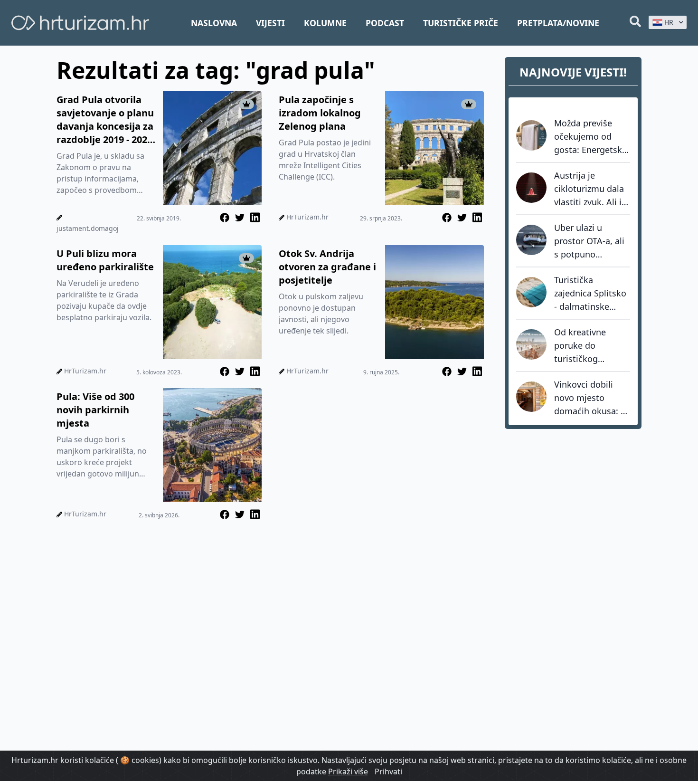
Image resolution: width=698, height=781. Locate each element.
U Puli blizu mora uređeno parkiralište (105, 260)
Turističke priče (460, 23)
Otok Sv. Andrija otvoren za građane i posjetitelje (327, 266)
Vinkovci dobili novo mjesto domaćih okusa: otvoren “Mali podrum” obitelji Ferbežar (587, 398)
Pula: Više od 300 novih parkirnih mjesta (95, 409)
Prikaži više (348, 771)
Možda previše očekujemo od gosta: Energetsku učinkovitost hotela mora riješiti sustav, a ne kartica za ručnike (591, 136)
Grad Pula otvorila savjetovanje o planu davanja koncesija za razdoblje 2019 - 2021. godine (106, 119)
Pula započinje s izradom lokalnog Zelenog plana (320, 113)
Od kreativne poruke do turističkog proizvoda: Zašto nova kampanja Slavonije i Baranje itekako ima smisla (592, 345)
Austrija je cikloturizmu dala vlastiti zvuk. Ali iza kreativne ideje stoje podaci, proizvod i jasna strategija (592, 189)
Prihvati (388, 771)
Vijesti (270, 23)
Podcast (385, 23)
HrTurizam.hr (307, 216)
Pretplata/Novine (558, 23)
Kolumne (325, 23)
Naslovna (214, 23)
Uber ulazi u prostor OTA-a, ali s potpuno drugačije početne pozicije (590, 241)
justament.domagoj (88, 228)
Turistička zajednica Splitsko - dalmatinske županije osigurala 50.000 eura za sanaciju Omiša (591, 293)
